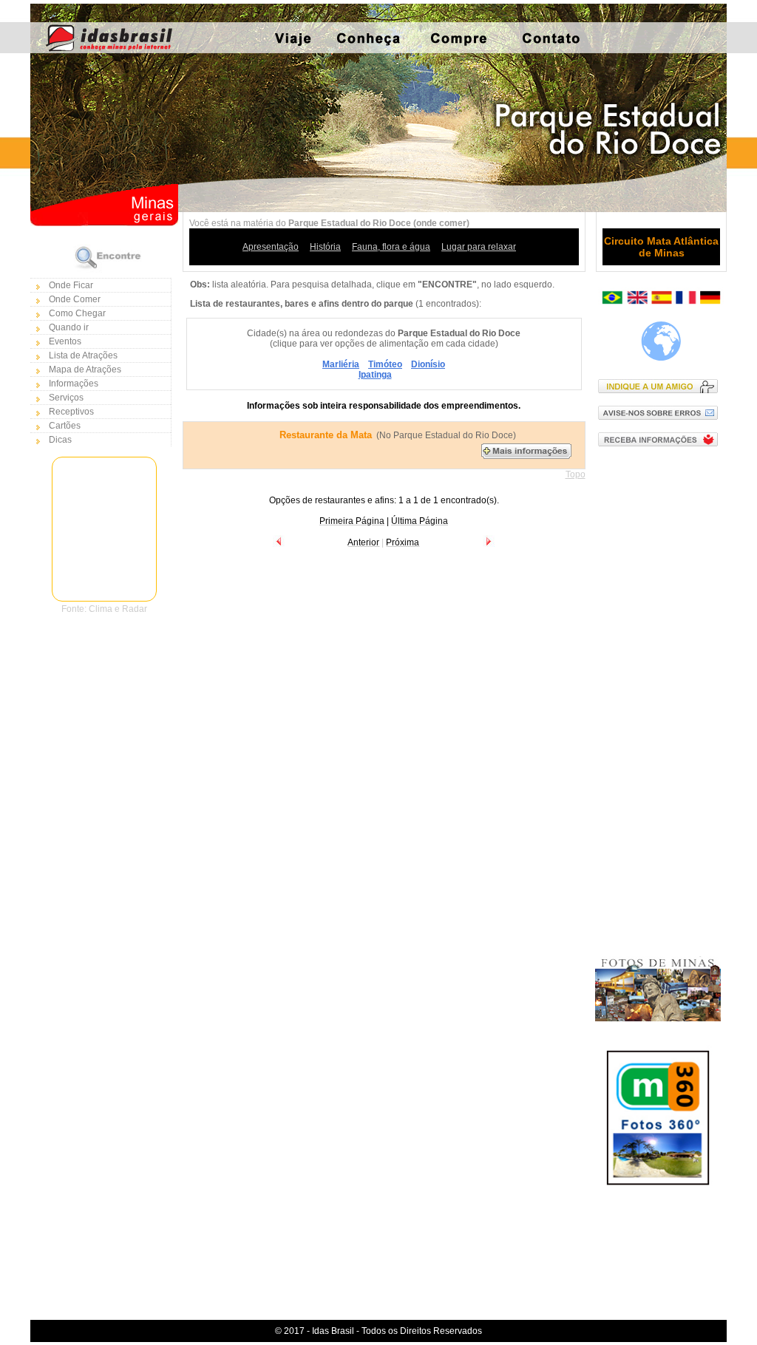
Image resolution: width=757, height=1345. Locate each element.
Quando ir (69, 327)
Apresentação (270, 247)
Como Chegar (77, 313)
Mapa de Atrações (85, 369)
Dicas (60, 440)
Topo (575, 474)
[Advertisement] (661, 695)
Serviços (66, 397)
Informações (73, 383)
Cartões (65, 425)
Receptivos (71, 411)
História (325, 247)
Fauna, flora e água (391, 247)
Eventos (65, 341)
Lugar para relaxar (478, 247)
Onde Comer (75, 299)
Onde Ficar (71, 285)
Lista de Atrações (83, 355)
